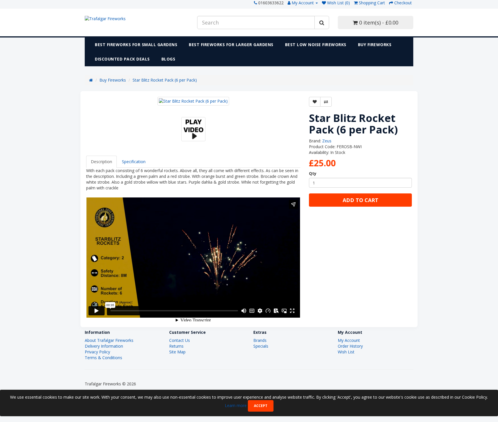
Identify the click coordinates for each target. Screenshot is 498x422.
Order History (350, 346)
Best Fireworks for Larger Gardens (231, 44)
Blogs (168, 59)
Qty (312, 173)
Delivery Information (104, 346)
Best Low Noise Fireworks (315, 44)
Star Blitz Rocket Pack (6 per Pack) (165, 80)
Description (101, 161)
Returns (176, 346)
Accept (260, 405)
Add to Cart (360, 200)
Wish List (346, 352)
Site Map (177, 352)
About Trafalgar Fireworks (109, 340)
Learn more (236, 405)
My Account (349, 340)
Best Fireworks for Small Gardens (136, 44)
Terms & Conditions (103, 357)
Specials (260, 346)
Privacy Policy (97, 352)
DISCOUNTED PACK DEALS (122, 59)
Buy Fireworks (375, 44)
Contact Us (179, 340)
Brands (260, 340)
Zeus (326, 141)
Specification (134, 161)
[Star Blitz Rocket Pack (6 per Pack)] (193, 101)
